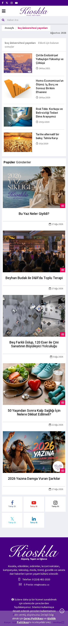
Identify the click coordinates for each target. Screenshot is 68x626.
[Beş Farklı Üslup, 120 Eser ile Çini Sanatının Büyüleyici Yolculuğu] (34, 315)
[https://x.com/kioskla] (7, 3)
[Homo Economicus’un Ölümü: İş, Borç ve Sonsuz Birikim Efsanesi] (18, 88)
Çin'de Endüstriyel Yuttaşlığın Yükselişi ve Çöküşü (49, 59)
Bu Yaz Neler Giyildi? (34, 214)
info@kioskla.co (41, 584)
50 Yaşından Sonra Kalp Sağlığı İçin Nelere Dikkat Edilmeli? (34, 412)
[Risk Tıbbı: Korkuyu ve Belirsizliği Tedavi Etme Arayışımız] (18, 116)
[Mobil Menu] (3, 11)
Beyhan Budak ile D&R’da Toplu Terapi (34, 278)
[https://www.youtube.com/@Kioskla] (16, 3)
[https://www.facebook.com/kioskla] (2, 3)
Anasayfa (9, 28)
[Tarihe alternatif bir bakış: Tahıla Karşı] (18, 142)
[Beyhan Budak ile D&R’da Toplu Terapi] (34, 251)
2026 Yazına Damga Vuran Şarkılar (34, 478)
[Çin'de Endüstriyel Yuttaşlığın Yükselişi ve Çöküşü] (18, 63)
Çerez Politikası (33, 618)
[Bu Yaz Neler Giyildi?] (34, 187)
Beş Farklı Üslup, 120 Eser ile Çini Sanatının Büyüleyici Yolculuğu (34, 344)
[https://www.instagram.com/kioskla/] (12, 3)
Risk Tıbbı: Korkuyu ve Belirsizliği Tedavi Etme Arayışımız (49, 112)
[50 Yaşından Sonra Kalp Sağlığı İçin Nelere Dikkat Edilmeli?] (34, 383)
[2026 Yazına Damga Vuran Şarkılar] (34, 452)
